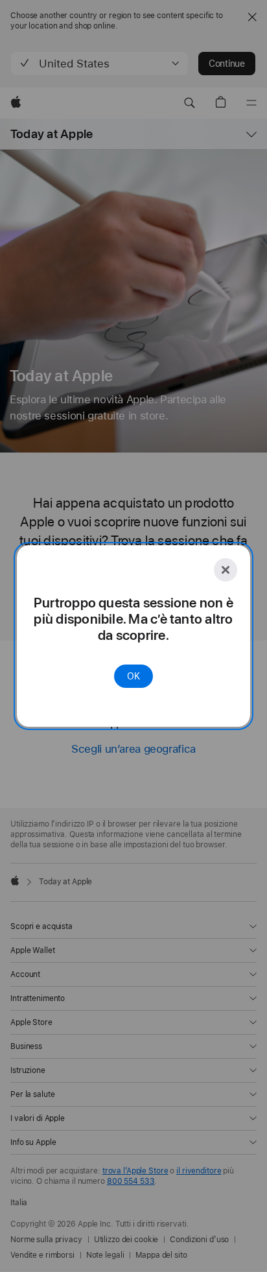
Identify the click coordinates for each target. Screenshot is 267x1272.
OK (133, 676)
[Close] (225, 570)
